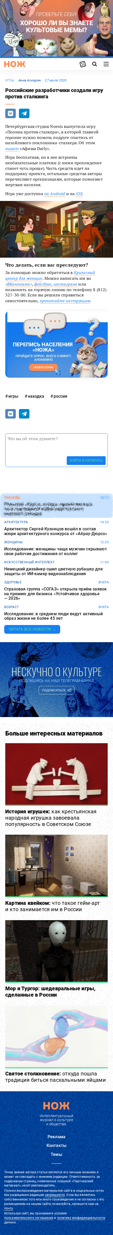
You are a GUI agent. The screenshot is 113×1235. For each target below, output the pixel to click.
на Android (54, 193)
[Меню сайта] (106, 64)
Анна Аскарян (29, 80)
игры (9, 80)
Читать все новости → (32, 629)
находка (36, 396)
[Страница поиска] (94, 64)
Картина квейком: (52, 906)
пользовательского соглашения (28, 1218)
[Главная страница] (14, 64)
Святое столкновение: (55, 1076)
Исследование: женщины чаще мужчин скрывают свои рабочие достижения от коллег (55, 551)
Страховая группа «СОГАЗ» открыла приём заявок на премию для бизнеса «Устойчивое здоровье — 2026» (55, 594)
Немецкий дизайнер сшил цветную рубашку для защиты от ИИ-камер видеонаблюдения (53, 571)
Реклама (56, 1136)
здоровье (13, 582)
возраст (11, 607)
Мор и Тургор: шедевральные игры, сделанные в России (50, 991)
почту (8, 1208)
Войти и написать (86, 460)
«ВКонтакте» (18, 284)
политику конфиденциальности (81, 1218)
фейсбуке (42, 284)
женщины (13, 542)
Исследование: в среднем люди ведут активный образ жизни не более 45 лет (53, 616)
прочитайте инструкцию (65, 300)
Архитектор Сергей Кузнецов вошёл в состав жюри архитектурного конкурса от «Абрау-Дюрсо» (55, 531)
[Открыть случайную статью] (83, 64)
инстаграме (66, 284)
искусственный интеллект (29, 562)
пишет (12, 148)
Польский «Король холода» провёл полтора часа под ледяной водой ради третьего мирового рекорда (48, 509)
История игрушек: (51, 817)
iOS (79, 193)
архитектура (16, 522)
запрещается (55, 1195)
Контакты (56, 1145)
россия (60, 396)
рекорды (12, 497)
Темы (56, 1154)
